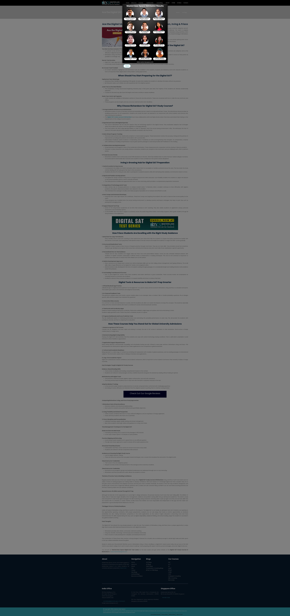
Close (127, 66)
